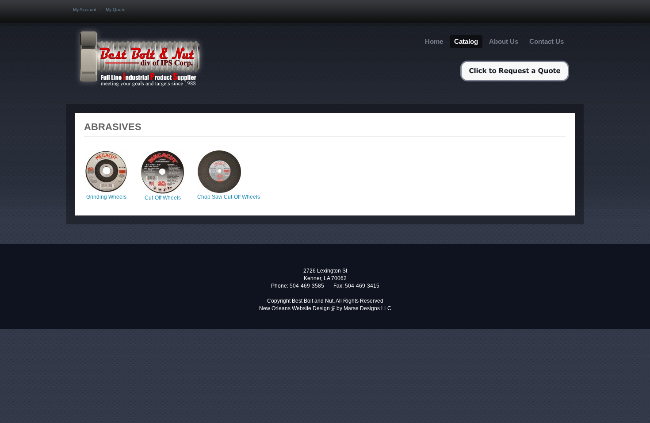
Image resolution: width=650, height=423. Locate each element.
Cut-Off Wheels (163, 198)
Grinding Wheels (106, 197)
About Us (503, 41)
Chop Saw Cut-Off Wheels (228, 197)
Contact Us (546, 41)
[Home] (142, 58)
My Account (84, 9)
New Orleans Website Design (297, 308)
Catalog (466, 41)
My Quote (116, 9)
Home (434, 41)
